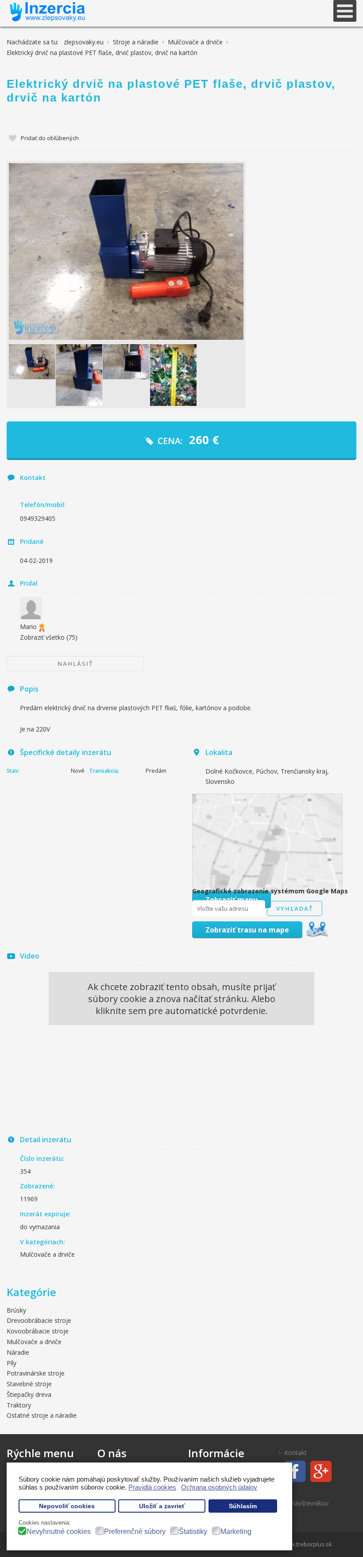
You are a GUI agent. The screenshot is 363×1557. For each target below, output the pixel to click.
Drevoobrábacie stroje (39, 1320)
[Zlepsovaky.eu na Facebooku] (292, 1471)
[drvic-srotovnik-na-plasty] (125, 361)
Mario (28, 626)
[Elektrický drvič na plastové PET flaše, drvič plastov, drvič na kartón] (126, 251)
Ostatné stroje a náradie (42, 1415)
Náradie (18, 1352)
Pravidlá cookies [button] (152, 1487)
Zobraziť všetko (48, 637)
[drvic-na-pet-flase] (78, 375)
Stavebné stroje (29, 1384)
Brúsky (16, 1310)
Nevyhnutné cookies (59, 1531)
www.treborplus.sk (307, 1544)
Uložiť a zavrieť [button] (162, 1506)
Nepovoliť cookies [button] (67, 1506)
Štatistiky (193, 1531)
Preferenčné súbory (135, 1531)
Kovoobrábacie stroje (38, 1331)
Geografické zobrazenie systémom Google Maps (270, 891)
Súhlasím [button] (243, 1506)
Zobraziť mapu (231, 899)
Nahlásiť (75, 664)
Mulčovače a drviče (47, 1254)
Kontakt (295, 1452)
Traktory (19, 1405)
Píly (11, 1363)
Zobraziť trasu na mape (247, 930)
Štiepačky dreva (29, 1394)
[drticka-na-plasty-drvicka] (173, 375)
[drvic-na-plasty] (31, 361)
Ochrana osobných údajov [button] (219, 1487)
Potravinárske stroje (36, 1373)
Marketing (235, 1531)
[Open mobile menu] (344, 11)
